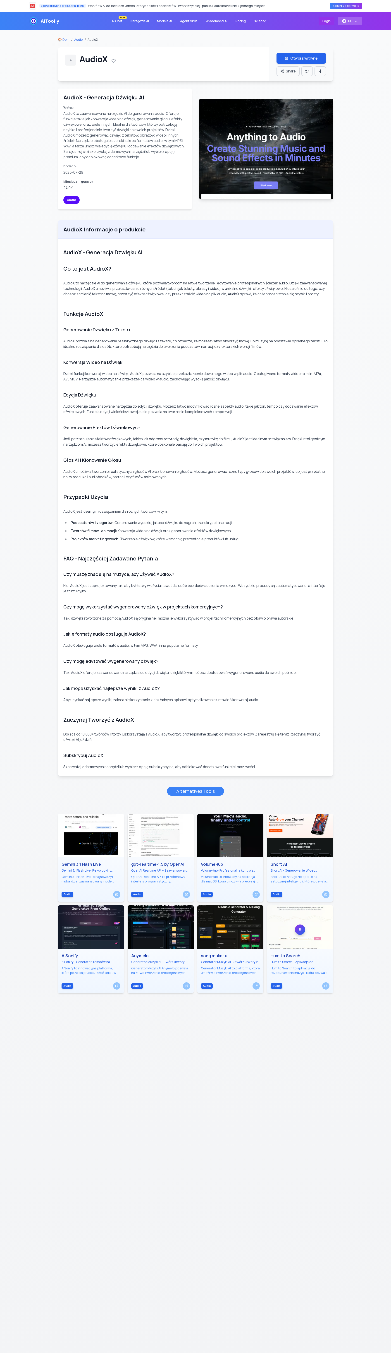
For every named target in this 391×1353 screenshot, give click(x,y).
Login (326, 21)
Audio (78, 39)
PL (350, 21)
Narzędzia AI (140, 21)
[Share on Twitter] (307, 71)
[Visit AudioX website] (266, 149)
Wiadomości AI (216, 21)
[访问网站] (116, 894)
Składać (260, 21)
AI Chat (118, 20)
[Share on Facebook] (320, 71)
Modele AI (164, 21)
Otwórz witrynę (304, 58)
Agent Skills (189, 21)
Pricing (241, 21)
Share (291, 71)
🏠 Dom (63, 39)
